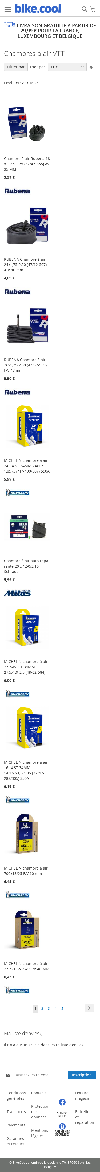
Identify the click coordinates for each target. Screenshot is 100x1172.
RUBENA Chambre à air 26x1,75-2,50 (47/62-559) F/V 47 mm (25, 365)
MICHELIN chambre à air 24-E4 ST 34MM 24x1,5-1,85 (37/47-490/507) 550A (27, 466)
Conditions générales (16, 1095)
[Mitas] (17, 595)
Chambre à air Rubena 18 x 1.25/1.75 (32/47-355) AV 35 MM (27, 164)
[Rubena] (17, 193)
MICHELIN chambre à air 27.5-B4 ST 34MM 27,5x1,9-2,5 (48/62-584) (26, 667)
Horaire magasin (82, 1095)
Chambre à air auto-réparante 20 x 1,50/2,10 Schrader (27, 566)
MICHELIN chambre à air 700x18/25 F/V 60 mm (26, 871)
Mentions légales (39, 1133)
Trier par (37, 66)
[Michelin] (17, 495)
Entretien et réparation (84, 1117)
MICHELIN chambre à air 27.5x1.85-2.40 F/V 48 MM (26, 966)
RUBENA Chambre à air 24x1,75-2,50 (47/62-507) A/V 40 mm (25, 264)
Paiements (16, 1125)
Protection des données (40, 1111)
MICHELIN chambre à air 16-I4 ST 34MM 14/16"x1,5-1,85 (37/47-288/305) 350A (26, 770)
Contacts (39, 1092)
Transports (16, 1111)
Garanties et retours (15, 1141)
